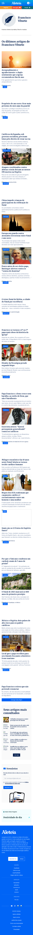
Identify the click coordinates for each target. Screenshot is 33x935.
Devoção (5, 637)
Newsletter (16, 882)
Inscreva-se (16, 887)
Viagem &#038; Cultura (16, 875)
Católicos (5, 410)
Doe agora (16, 7)
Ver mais (16, 755)
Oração (26, 7)
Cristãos (5, 282)
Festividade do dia (12, 817)
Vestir (16, 890)
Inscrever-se (8, 787)
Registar (6, 7)
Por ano (17, 899)
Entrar (21, 859)
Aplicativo (16, 885)
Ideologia (5, 183)
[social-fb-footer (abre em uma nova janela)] (15, 906)
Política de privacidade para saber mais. (17, 782)
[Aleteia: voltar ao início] (16, 3)
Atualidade (16, 868)
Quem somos (16, 917)
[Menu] (6, 3)
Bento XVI (6, 249)
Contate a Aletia (16, 926)
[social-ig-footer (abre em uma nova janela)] (21, 906)
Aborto (5, 117)
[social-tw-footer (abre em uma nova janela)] (18, 906)
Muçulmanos (6, 150)
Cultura (5, 575)
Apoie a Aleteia (16, 914)
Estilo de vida (16, 870)
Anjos (4, 87)
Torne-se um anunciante (16, 923)
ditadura (5, 346)
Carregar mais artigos (16, 700)
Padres (5, 604)
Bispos (5, 476)
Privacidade (17, 929)
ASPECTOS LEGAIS (16, 920)
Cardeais (5, 542)
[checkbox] (3, 782)
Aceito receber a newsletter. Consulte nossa (17, 783)
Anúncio (16, 892)
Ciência (5, 443)
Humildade (6, 377)
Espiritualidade (16, 873)
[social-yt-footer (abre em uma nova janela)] (11, 906)
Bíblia (4, 511)
